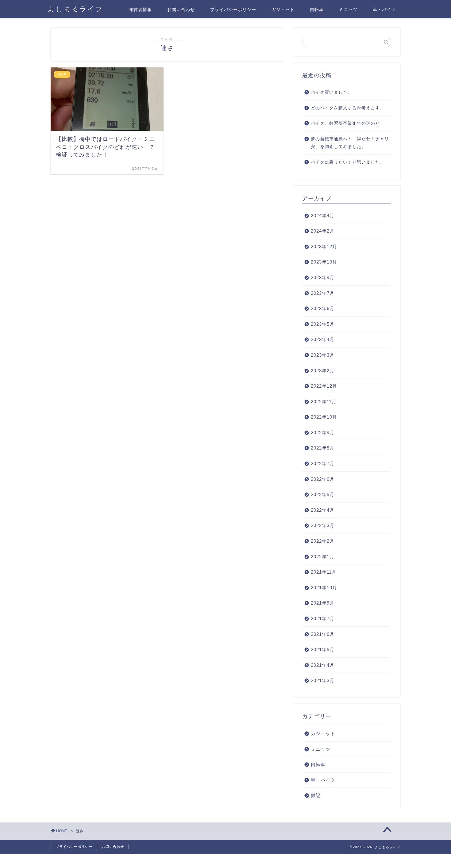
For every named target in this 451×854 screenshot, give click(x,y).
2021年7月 (322, 618)
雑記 (316, 795)
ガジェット (283, 9)
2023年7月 (322, 293)
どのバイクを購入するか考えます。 (347, 108)
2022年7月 (322, 463)
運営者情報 (140, 9)
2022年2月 (322, 541)
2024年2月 (322, 230)
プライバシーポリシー (233, 9)
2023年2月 (322, 370)
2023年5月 (322, 324)
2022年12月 (324, 386)
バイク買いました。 (331, 92)
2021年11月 (324, 572)
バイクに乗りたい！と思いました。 (347, 162)
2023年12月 (324, 246)
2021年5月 (322, 649)
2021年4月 (322, 665)
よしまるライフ (75, 9)
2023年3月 (322, 355)
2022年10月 (324, 416)
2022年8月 (322, 447)
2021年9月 (322, 602)
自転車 (317, 9)
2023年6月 (322, 308)
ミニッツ (348, 9)
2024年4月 (322, 215)
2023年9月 (322, 277)
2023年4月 (322, 339)
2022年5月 (322, 494)
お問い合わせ (181, 9)
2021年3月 (322, 680)
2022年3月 (322, 525)
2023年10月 (324, 261)
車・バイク (384, 9)
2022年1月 (322, 556)
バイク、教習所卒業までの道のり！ (347, 123)
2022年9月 (322, 432)
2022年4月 (322, 510)
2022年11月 (324, 401)
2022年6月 (322, 479)
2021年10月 (324, 587)
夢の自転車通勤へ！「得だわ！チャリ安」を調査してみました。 (350, 143)
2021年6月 (322, 634)
